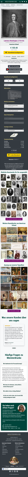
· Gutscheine (17, 452)
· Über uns (4, 454)
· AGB (3, 447)
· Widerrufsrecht (5, 451)
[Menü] (1, 1)
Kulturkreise (13, 4)
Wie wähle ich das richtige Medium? (12, 391)
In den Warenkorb (15, 155)
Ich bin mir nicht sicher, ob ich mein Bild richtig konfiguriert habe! (13, 396)
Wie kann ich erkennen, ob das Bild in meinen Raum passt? (12, 385)
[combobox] (14, 85)
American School (20, 4)
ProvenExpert (9, 342)
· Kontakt (3, 444)
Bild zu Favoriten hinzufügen (14, 69)
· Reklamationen (5, 452)
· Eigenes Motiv (17, 444)
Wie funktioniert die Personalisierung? (12, 363)
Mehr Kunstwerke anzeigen (14, 310)
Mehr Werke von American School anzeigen (14, 260)
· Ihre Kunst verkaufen (19, 446)
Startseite (2, 4)
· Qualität (16, 447)
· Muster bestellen (18, 454)
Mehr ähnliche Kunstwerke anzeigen (14, 219)
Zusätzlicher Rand (7, 83)
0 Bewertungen (16, 72)
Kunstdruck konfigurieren (15, 52)
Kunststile (8, 4)
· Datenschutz (4, 449)
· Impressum (4, 446)
